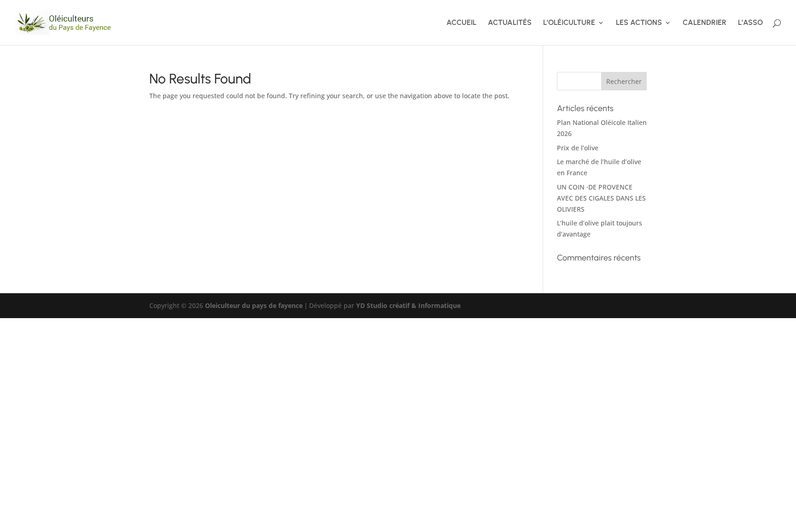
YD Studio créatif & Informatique (408, 305)
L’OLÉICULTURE (569, 23)
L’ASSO (750, 23)
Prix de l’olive (577, 147)
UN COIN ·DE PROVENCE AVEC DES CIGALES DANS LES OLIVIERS (601, 198)
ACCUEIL (461, 23)
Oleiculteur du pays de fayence (254, 305)
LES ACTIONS (639, 23)
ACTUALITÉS (510, 23)
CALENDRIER (704, 23)
